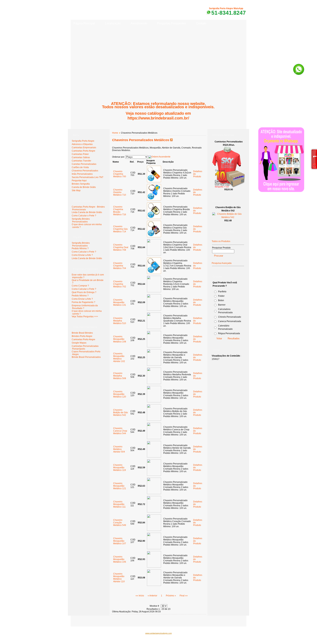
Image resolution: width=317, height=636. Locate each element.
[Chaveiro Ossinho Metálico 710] (154, 200)
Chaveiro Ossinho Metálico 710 (119, 192)
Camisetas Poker (80, 154)
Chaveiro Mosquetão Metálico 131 (119, 302)
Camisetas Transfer (81, 160)
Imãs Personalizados (82, 174)
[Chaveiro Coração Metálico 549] (154, 530)
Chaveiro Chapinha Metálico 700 (119, 174)
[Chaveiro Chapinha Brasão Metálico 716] (154, 218)
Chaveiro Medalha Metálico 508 (119, 376)
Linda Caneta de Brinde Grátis (87, 212)
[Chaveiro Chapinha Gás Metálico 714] (154, 236)
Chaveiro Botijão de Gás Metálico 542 (120, 412)
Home (115, 133)
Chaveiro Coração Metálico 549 (119, 522)
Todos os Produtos (221, 241)
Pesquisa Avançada (222, 263)
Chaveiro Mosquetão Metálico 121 (119, 486)
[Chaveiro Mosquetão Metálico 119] (154, 475)
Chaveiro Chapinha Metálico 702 (119, 284)
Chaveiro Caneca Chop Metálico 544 (120, 431)
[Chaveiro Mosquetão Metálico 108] (154, 346)
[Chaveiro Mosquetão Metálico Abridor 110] (154, 585)
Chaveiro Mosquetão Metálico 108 (119, 339)
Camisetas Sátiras (81, 157)
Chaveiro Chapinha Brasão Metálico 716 (119, 211)
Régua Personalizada (229, 333)
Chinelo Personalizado (229, 317)
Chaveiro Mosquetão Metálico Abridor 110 (119, 578)
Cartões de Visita (80, 167)
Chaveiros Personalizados (85, 170)
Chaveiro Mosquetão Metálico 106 (119, 559)
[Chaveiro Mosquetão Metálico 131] (154, 310)
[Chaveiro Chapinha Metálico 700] (154, 181)
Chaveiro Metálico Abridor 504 (119, 449)
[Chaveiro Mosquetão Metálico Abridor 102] (154, 365)
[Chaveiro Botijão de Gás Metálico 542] (154, 420)
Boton (221, 300)
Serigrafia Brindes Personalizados (81, 220)
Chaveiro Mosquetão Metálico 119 (119, 467)
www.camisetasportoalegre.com (158, 633)
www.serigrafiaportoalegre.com (88, 621)
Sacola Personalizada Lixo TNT (87, 177)
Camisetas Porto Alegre (83, 151)
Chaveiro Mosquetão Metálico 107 (119, 541)
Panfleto (222, 291)
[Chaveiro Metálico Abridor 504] (154, 456)
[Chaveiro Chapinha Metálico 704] (154, 273)
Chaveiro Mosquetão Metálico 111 (119, 504)
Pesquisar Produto (221, 247)
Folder (221, 296)
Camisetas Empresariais (84, 147)
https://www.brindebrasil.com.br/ (158, 118)
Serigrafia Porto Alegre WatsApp (226, 8)
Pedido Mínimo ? (80, 248)
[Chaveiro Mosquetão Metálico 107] (154, 548)
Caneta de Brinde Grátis (84, 187)
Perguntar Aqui (79, 180)
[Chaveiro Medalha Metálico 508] (154, 383)
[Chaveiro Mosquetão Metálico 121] (154, 493)
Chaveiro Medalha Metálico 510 (119, 321)
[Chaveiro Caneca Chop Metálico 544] (154, 438)
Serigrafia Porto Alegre (83, 141)
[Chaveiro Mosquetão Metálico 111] (154, 511)
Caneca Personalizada (229, 321)
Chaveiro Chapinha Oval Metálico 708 (120, 247)
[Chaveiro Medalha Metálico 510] (154, 328)
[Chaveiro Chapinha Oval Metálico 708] (154, 255)
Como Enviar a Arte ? (82, 255)
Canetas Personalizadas (84, 164)
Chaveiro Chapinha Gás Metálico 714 (120, 229)
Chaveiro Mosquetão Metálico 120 (119, 394)
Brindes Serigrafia (81, 184)
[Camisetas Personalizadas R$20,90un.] (228, 187)
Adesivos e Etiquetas (82, 144)
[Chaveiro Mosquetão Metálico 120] (154, 401)
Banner (221, 305)
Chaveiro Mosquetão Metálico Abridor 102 (119, 357)
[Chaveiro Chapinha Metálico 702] (154, 291)
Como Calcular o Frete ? (84, 215)
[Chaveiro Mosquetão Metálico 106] (154, 567)
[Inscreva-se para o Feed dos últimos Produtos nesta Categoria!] (171, 140)
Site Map (76, 190)
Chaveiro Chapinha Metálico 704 (119, 266)
